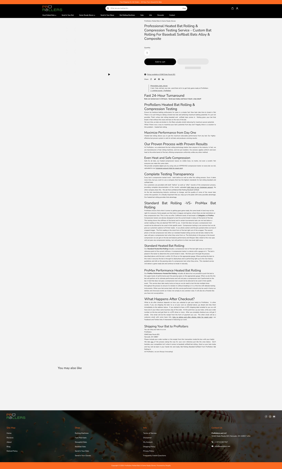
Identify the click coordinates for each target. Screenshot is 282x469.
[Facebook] (151, 79)
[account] (237, 8)
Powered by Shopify (164, 465)
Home (9, 433)
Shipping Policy (149, 446)
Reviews (10, 438)
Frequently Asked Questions (154, 455)
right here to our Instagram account (200, 187)
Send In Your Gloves (83, 455)
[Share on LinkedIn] (163, 79)
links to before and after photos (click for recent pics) (192, 317)
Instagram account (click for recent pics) (169, 168)
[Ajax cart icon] (232, 8)
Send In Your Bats (82, 451)
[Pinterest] (159, 79)
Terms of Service (150, 433)
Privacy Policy (148, 451)
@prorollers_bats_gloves (159, 86)
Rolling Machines (82, 433)
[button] (109, 74)
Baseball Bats (80, 446)
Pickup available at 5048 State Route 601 (161, 74)
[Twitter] (155, 79)
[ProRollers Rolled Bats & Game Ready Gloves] (52, 8)
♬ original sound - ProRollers (160, 91)
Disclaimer (147, 438)
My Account (148, 442)
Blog (8, 446)
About (9, 442)
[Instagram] (270, 416)
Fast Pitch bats (81, 438)
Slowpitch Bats (81, 442)
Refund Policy (12, 451)
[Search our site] (108, 8)
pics (152, 342)
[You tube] (274, 416)
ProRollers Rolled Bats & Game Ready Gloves (140, 465)
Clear (184, 8)
